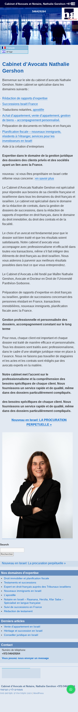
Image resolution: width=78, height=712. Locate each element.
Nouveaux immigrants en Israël (22, 590)
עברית (8, 52)
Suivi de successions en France (23, 606)
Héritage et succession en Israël (23, 630)
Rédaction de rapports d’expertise (25, 98)
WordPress (38, 693)
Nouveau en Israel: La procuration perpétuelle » (34, 563)
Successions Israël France (20, 104)
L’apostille (10, 595)
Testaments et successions (20, 582)
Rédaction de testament (18, 611)
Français (10, 48)
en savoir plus (44, 178)
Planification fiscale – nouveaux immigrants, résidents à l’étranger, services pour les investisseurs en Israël (31, 136)
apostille (38, 109)
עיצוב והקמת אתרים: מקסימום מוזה (16, 693)
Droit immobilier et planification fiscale (26, 578)
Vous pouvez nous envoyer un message (25, 658)
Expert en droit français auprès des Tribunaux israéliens (37, 586)
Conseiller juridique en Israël (21, 634)
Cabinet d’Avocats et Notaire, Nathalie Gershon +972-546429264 (38, 686)
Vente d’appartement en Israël (22, 626)
